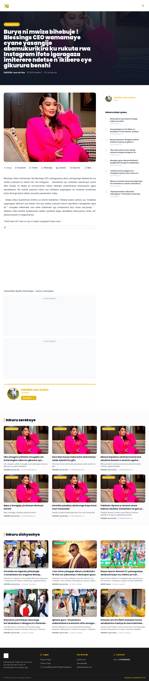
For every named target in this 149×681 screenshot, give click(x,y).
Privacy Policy (45, 660)
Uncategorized (12, 24)
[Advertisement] (50, 317)
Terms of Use (45, 663)
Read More (27, 398)
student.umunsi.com (84, 667)
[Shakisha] (143, 5)
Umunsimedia (82, 663)
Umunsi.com (81, 660)
